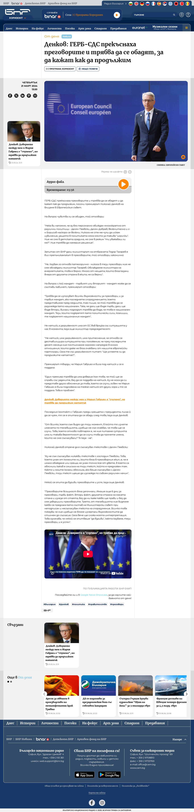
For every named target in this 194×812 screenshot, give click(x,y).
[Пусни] (117, 15)
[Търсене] (174, 14)
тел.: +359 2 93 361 (53, 757)
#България (50, 604)
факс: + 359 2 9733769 (142, 761)
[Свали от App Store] (84, 774)
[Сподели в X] (16, 95)
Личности (50, 723)
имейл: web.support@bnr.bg (47, 761)
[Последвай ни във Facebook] (91, 802)
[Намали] (130, 172)
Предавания (155, 723)
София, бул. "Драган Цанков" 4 (46, 754)
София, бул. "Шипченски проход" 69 (151, 754)
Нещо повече (90, 69)
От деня (51, 36)
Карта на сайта (97, 792)
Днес (10, 723)
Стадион (132, 723)
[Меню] (186, 27)
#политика (78, 604)
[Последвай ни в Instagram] (102, 802)
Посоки (70, 723)
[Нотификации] (181, 14)
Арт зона (111, 723)
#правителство (97, 604)
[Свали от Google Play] (109, 774)
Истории (27, 723)
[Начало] (17, 12)
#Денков (64, 604)
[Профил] (188, 14)
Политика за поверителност (102, 786)
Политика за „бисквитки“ (135, 786)
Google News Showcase (93, 595)
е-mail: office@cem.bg (143, 764)
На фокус (89, 723)
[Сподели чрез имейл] (35, 95)
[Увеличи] (125, 172)
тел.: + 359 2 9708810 (142, 757)
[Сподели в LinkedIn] (22, 95)
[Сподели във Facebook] (10, 95)
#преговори (117, 604)
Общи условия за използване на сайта (64, 786)
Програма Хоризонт (61, 69)
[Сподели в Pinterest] (29, 95)
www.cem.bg (137, 768)
